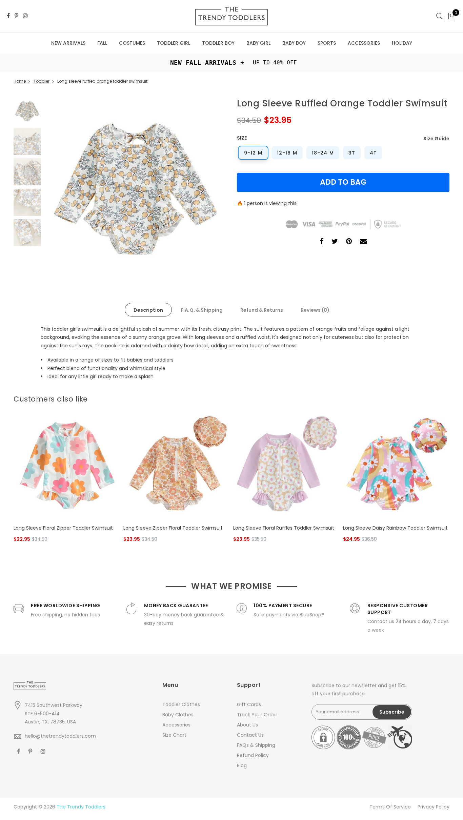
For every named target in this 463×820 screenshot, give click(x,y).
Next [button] (209, 188)
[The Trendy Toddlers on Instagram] (25, 16)
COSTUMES (132, 43)
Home (20, 81)
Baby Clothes (178, 714)
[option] (135, 188)
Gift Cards (249, 704)
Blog (242, 765)
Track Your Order (257, 714)
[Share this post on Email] (363, 242)
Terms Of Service (390, 806)
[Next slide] (445, 397)
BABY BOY (294, 43)
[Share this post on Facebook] (321, 242)
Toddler (41, 81)
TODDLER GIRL (173, 43)
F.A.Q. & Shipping (202, 310)
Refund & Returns (261, 310)
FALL (102, 43)
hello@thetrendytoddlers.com (60, 736)
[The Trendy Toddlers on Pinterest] (16, 16)
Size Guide (436, 138)
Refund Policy (253, 755)
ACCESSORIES (364, 43)
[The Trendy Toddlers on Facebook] (8, 16)
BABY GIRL (258, 43)
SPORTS (327, 43)
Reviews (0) (315, 310)
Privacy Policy (433, 806)
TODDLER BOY (218, 43)
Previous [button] (60, 188)
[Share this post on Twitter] (334, 242)
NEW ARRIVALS (68, 43)
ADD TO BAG (343, 182)
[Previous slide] (434, 397)
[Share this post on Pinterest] (349, 242)
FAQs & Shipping (256, 745)
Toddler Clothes (181, 704)
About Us (247, 724)
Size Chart (174, 735)
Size (242, 138)
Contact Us (250, 735)
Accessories (176, 724)
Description (148, 310)
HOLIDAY (402, 43)
